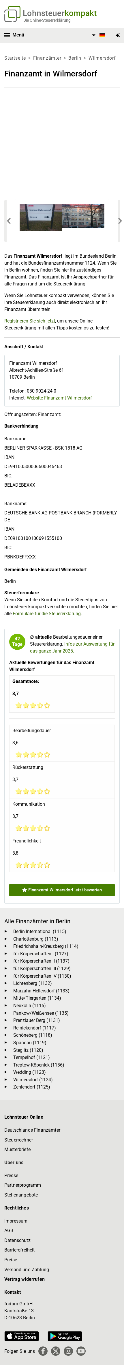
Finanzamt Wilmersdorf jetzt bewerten (64, 890)
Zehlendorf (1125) (31, 1087)
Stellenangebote (21, 1195)
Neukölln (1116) (29, 1005)
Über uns (13, 1162)
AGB (8, 1230)
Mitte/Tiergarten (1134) (37, 998)
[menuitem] (98, 35)
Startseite (15, 58)
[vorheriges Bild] (5, 221)
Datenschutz (17, 1240)
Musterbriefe (17, 1149)
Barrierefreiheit (19, 1250)
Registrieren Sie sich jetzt (29, 321)
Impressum (15, 1221)
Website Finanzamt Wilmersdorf (59, 398)
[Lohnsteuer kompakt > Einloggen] (118, 35)
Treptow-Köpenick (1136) (38, 1065)
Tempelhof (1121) (31, 1057)
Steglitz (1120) (28, 1050)
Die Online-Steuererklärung (47, 20)
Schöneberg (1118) (32, 1035)
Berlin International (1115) (39, 931)
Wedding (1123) (29, 1072)
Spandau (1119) (29, 1042)
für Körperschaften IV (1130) (42, 976)
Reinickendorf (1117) (34, 1028)
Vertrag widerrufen (24, 1279)
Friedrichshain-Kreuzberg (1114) (45, 946)
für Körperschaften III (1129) (42, 968)
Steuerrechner (18, 1140)
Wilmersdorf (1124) (33, 1079)
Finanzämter (47, 58)
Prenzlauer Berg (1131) (36, 1020)
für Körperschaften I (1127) (40, 954)
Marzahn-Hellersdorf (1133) (41, 991)
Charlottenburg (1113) (35, 939)
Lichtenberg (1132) (32, 983)
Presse (11, 1175)
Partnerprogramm (22, 1185)
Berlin (74, 58)
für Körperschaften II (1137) (41, 961)
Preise (10, 1260)
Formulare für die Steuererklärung (47, 613)
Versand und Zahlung (26, 1269)
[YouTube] (81, 1351)
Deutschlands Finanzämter (32, 1130)
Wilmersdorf (102, 58)
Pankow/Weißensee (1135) (41, 1013)
